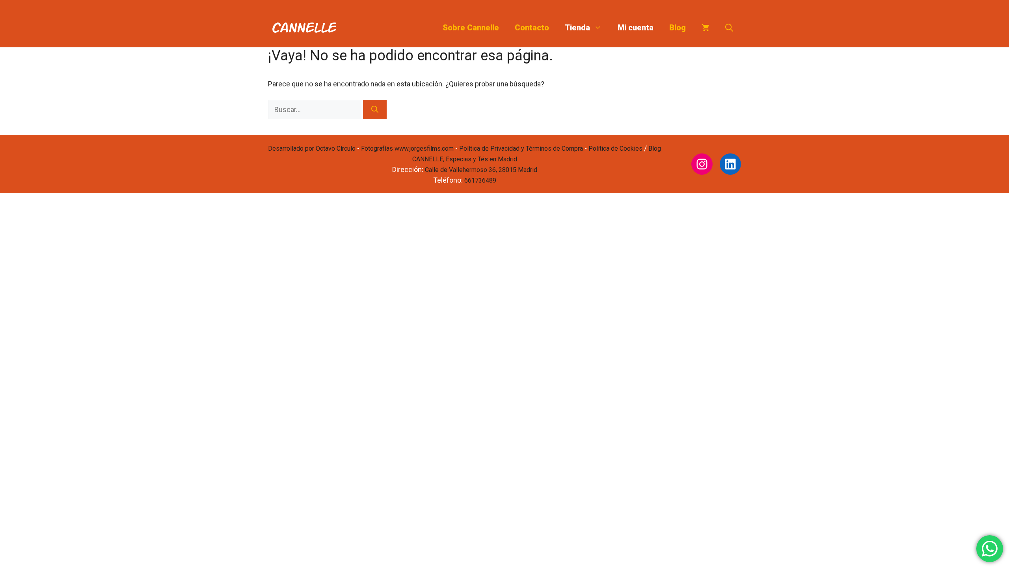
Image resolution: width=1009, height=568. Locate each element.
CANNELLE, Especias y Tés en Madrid (464, 159)
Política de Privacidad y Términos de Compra (521, 148)
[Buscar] (375, 109)
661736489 (480, 180)
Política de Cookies (615, 148)
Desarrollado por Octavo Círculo (312, 148)
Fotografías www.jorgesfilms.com (407, 148)
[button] (729, 27)
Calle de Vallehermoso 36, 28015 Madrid (481, 170)
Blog (677, 27)
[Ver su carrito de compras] (705, 27)
